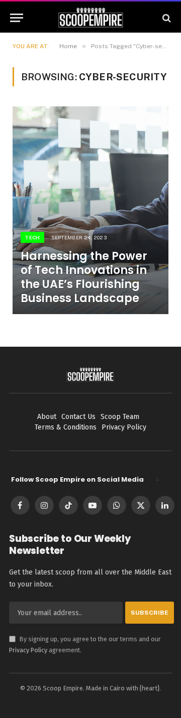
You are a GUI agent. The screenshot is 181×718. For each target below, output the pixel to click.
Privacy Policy (28, 650)
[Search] (165, 18)
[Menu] (16, 18)
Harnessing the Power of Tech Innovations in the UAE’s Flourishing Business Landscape (84, 277)
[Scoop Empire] (90, 18)
